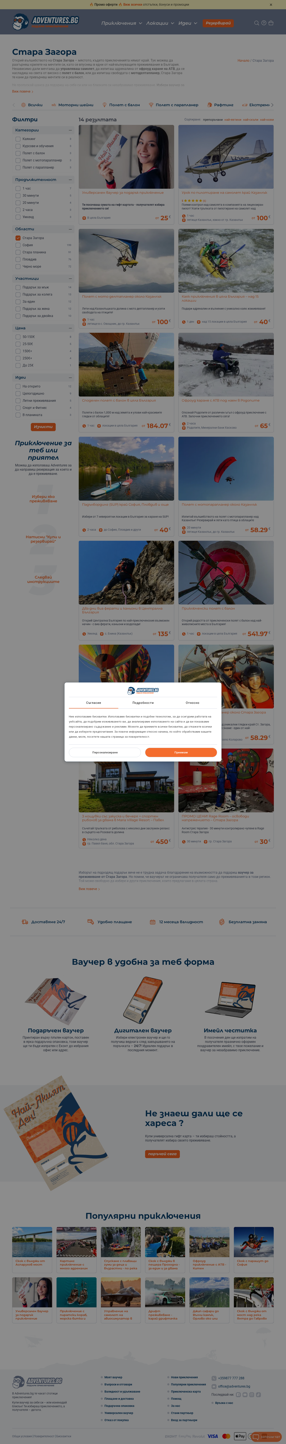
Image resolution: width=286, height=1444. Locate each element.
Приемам (181, 752)
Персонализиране (105, 752)
